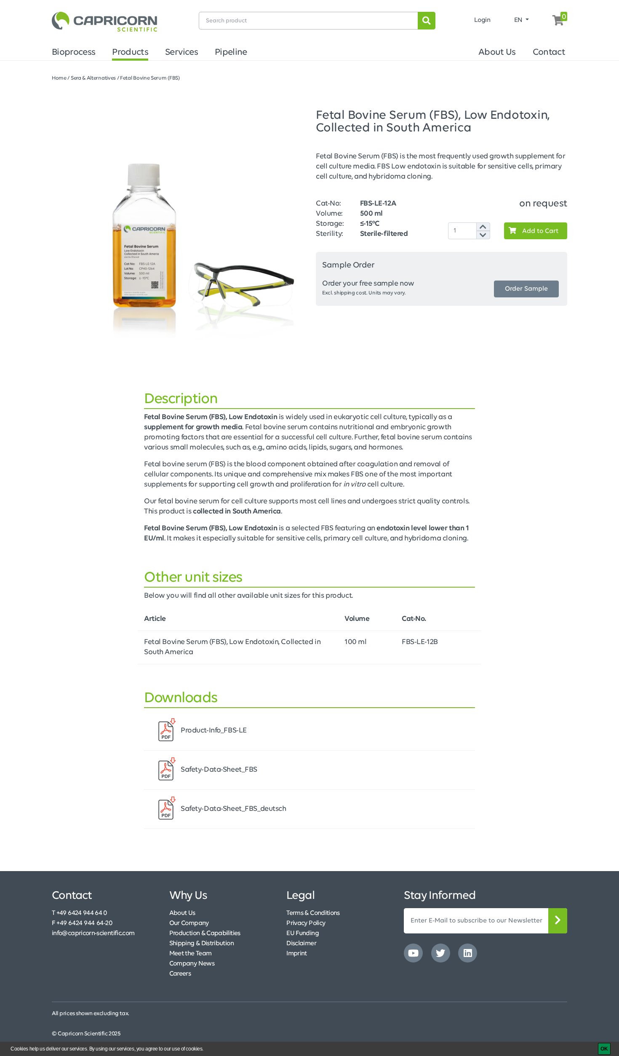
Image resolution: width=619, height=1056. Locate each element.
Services (181, 52)
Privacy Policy (305, 923)
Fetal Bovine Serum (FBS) (150, 78)
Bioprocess (73, 52)
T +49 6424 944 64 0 (79, 913)
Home (59, 78)
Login (482, 20)
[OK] (604, 1049)
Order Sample (526, 289)
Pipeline (231, 52)
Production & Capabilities (204, 933)
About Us (497, 52)
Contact (549, 52)
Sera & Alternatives (93, 78)
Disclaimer (301, 943)
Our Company (189, 923)
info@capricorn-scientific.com (93, 933)
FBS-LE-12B (420, 642)
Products (130, 52)
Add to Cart (539, 231)
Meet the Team (190, 953)
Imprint (296, 953)
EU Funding (302, 933)
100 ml (355, 642)
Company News (191, 963)
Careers (180, 973)
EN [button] (519, 20)
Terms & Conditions (312, 913)
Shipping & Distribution (201, 943)
